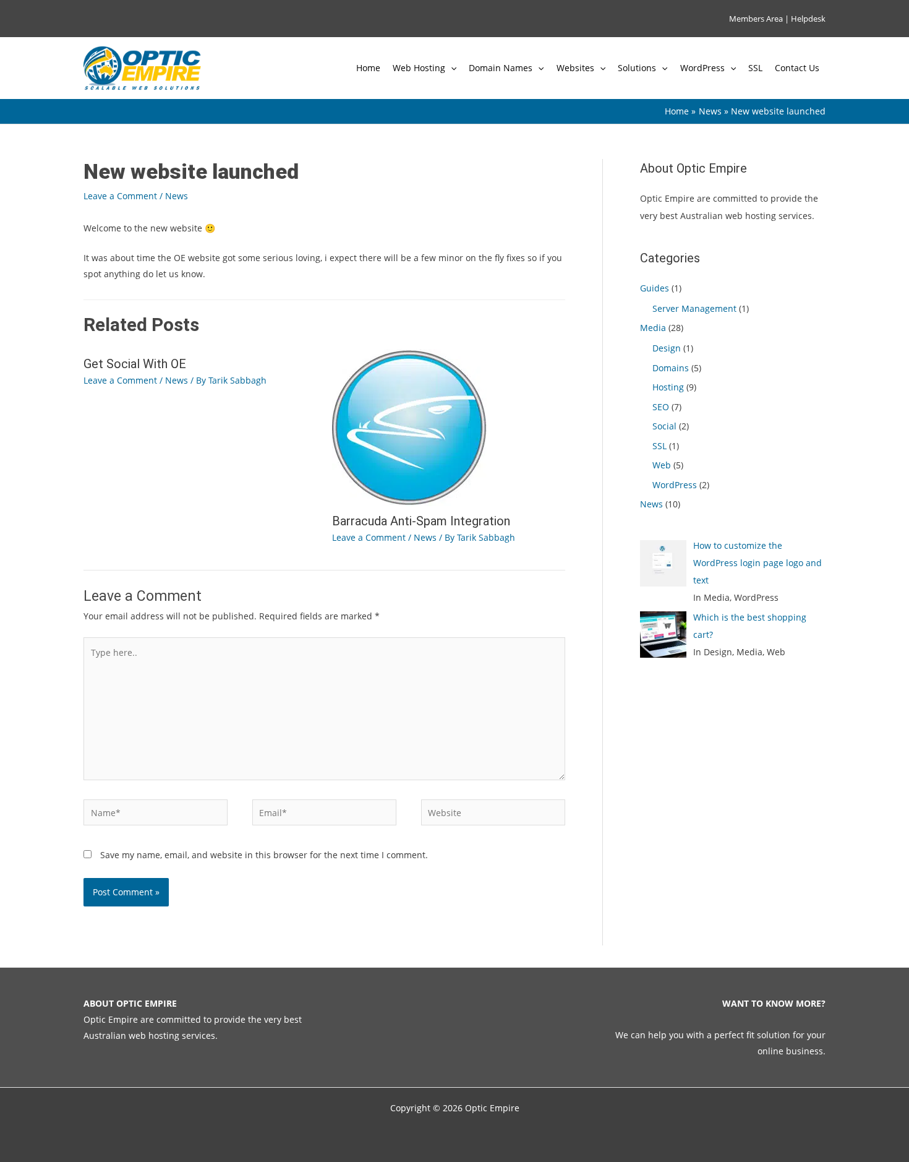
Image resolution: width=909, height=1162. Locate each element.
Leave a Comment (120, 196)
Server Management (694, 308)
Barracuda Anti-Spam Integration (421, 521)
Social (664, 426)
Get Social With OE (134, 363)
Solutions (637, 68)
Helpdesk (808, 18)
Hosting (668, 387)
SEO (660, 407)
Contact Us (797, 68)
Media (653, 328)
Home (368, 68)
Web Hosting (419, 68)
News (176, 196)
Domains (670, 368)
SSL (755, 68)
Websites (575, 68)
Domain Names (500, 68)
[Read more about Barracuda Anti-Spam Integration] (409, 427)
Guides (654, 288)
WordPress (702, 68)
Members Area (756, 18)
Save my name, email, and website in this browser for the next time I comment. (264, 855)
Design (666, 348)
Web (661, 465)
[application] (450, 68)
